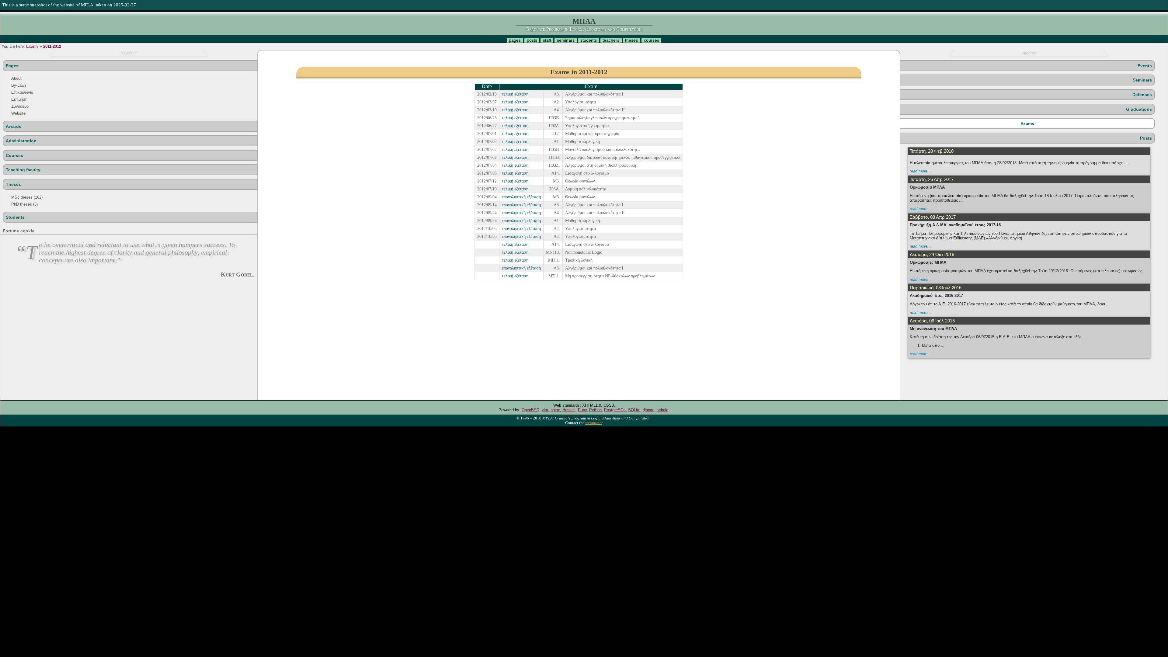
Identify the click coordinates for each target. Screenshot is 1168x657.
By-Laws (18, 85)
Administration (21, 140)
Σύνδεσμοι (20, 106)
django (648, 410)
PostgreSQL (615, 410)
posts (532, 40)
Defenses (1142, 94)
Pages (12, 65)
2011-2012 (52, 46)
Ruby (582, 410)
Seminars (1142, 80)
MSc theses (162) (27, 197)
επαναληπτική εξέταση (521, 196)
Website (18, 113)
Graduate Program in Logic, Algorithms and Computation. (584, 29)
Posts (1146, 138)
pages (515, 40)
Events (1145, 65)
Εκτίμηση (19, 99)
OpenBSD (530, 410)
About (16, 78)
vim (545, 410)
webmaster (593, 423)
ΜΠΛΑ (584, 21)
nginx (555, 410)
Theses (13, 184)
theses (631, 40)
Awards (13, 126)
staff (547, 40)
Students (15, 217)
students (588, 40)
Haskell (568, 410)
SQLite (634, 410)
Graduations (1139, 109)
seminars (566, 40)
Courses (14, 155)
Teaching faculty (23, 169)
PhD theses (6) (24, 204)
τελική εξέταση (515, 94)
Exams (32, 46)
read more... (920, 171)
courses (651, 40)
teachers (611, 40)
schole (662, 410)
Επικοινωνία (22, 92)
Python (595, 410)
